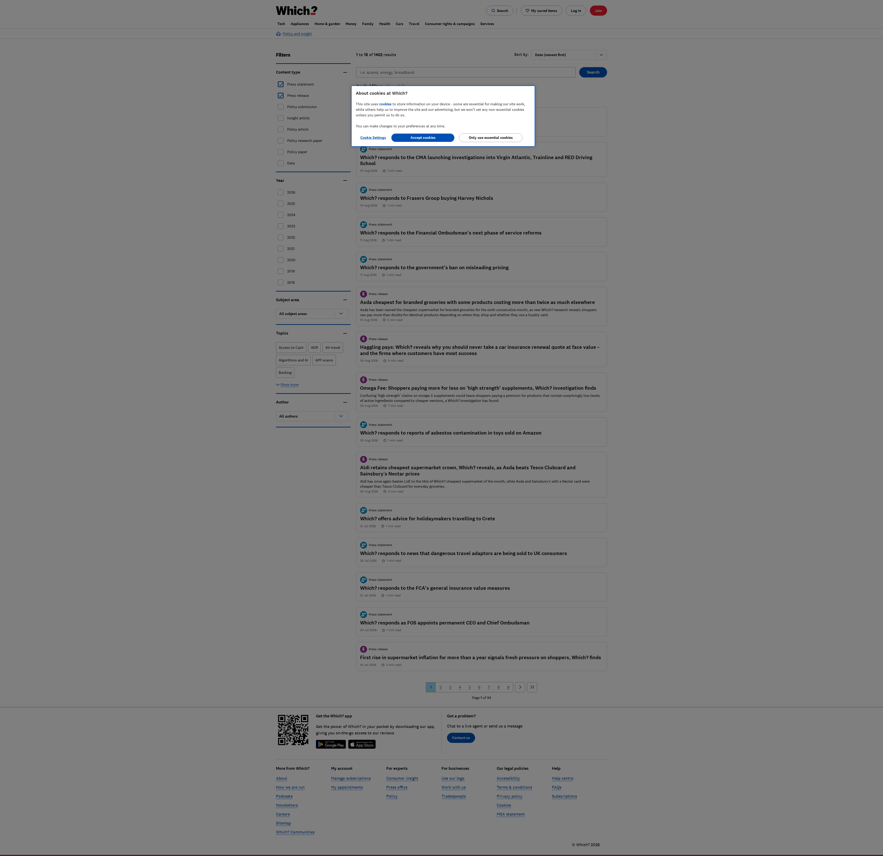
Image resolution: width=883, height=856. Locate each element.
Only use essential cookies (491, 137)
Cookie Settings (373, 137)
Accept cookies (423, 137)
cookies (385, 104)
